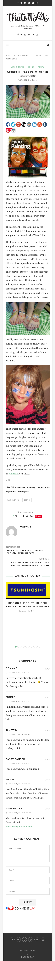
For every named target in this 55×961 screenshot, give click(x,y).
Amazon (13, 473)
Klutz (27, 500)
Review (41, 67)
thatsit (32, 75)
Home (8, 55)
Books (31, 67)
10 (39, 647)
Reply (47, 669)
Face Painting (13, 500)
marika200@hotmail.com (19, 826)
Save (39, 516)
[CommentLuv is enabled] (21, 907)
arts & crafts (23, 55)
